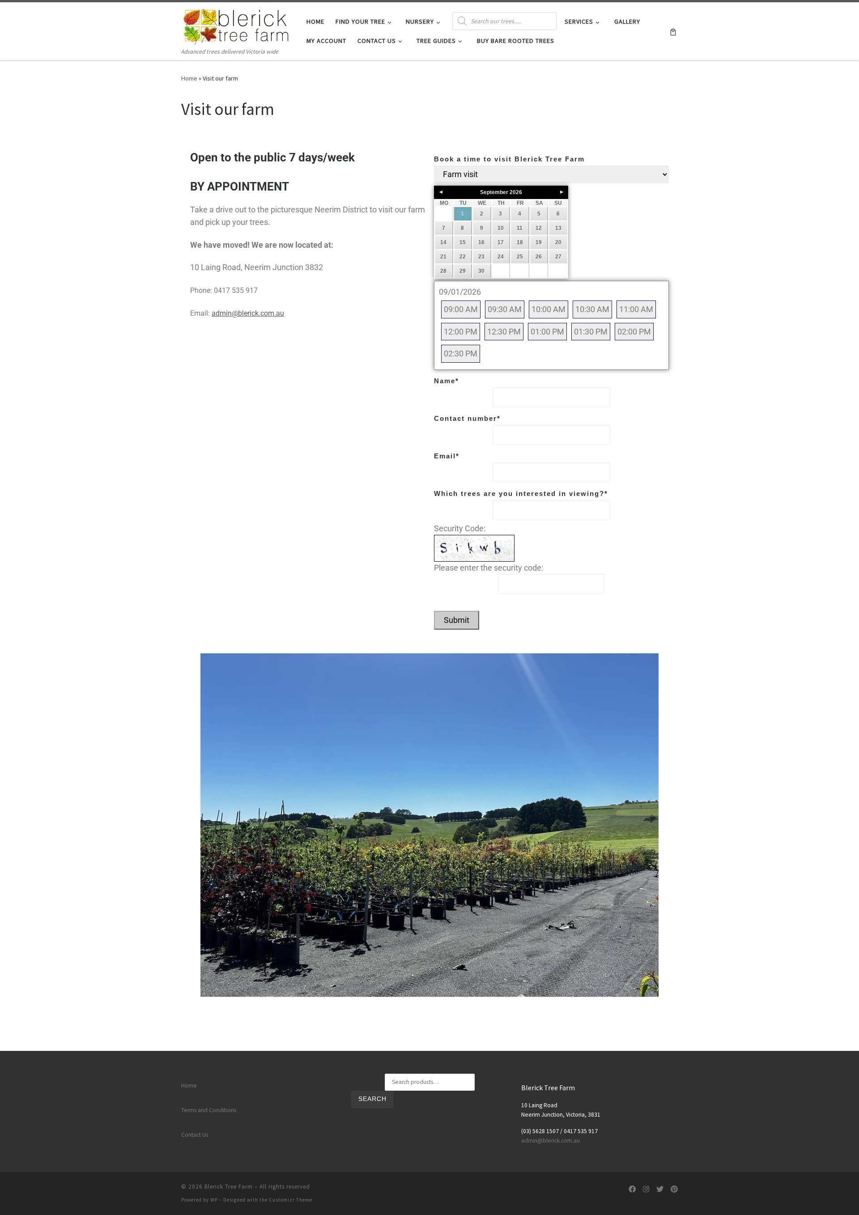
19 (539, 242)
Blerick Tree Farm (228, 1186)
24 (501, 257)
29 (462, 271)
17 (501, 242)
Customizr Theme (290, 1200)
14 (443, 242)
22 (462, 257)
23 (481, 257)
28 (443, 271)
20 (558, 242)
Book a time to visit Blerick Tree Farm (509, 159)
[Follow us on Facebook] (632, 1189)
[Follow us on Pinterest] (674, 1189)
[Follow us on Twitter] (659, 1189)
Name (446, 381)
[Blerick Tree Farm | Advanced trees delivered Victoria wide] (237, 24)
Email (446, 456)
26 (539, 257)
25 (520, 257)
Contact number (467, 418)
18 (520, 242)
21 (443, 257)
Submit (456, 620)
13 (558, 228)
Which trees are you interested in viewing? (521, 493)
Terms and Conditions (208, 1110)
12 (539, 228)
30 (481, 271)
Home (189, 78)
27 (558, 257)
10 (501, 228)
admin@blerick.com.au (248, 313)
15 (462, 242)
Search (372, 1099)
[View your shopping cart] (673, 31)
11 (520, 228)
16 (481, 242)
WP (214, 1200)
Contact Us (194, 1135)
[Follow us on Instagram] (646, 1189)
